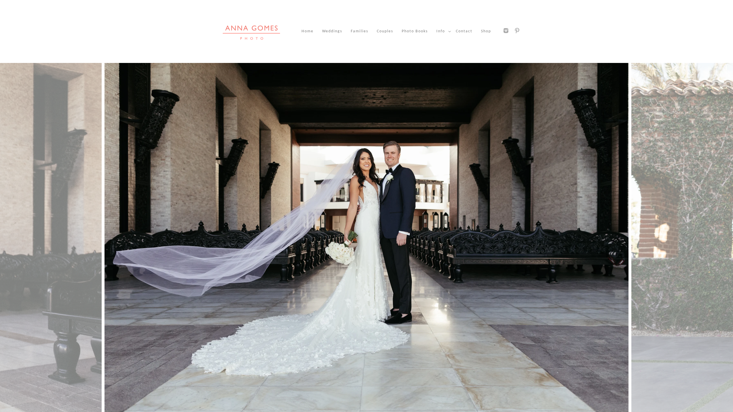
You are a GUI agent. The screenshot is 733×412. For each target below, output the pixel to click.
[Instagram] (506, 30)
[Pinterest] (517, 30)
